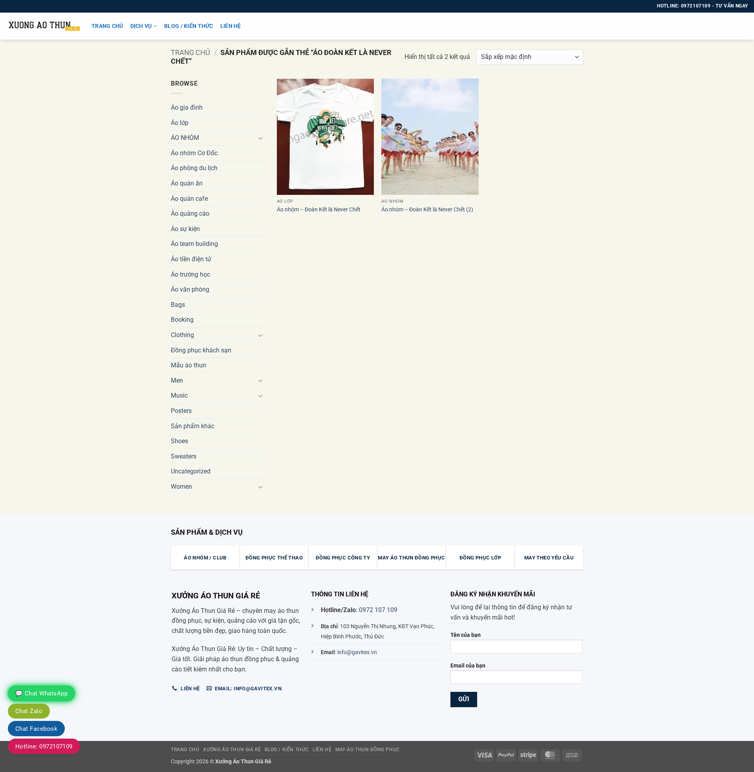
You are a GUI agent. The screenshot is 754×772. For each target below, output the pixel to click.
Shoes (179, 441)
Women (181, 486)
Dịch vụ (141, 26)
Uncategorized (190, 471)
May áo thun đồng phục (367, 749)
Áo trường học (190, 274)
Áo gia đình (187, 107)
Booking (182, 319)
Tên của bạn (465, 635)
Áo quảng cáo (190, 213)
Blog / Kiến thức (188, 26)
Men (177, 380)
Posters (181, 410)
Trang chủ (107, 26)
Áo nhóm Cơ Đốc (194, 153)
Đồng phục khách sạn (201, 350)
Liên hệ (230, 26)
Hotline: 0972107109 (44, 746)
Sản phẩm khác (192, 426)
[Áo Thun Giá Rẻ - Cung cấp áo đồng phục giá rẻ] (43, 26)
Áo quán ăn (187, 183)
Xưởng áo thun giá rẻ (232, 749)
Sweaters (183, 456)
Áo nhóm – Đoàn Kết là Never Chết (319, 209)
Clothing (182, 335)
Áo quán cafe (189, 198)
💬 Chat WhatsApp (41, 693)
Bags (178, 304)
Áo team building (194, 244)
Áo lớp (179, 123)
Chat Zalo (28, 711)
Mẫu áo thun (188, 365)
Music (179, 395)
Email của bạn (467, 665)
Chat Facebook (36, 728)
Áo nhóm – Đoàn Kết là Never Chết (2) (427, 209)
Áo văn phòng (190, 289)
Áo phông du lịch (194, 168)
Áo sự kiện (185, 229)
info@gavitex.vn (357, 652)
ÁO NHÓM (185, 137)
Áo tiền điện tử (191, 259)
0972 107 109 (378, 610)
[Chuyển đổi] (260, 138)
